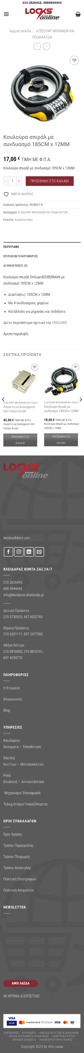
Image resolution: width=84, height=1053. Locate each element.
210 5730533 (12, 617)
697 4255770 (12, 657)
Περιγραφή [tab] (11, 247)
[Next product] (37, 46)
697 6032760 (33, 617)
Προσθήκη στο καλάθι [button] (20, 440)
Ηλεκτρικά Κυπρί (63, 1036)
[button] (6, 14)
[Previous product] (47, 46)
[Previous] (3, 408)
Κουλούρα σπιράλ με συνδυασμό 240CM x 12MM (61, 409)
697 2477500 (33, 634)
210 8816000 (12, 651)
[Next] (80, 408)
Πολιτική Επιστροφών (19, 879)
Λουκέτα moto (24, 219)
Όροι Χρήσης (12, 834)
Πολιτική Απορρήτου (18, 890)
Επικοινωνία (12, 699)
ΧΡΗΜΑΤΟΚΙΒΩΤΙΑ (24, 1039)
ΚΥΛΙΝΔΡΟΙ (29, 1032)
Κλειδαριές (11, 1032)
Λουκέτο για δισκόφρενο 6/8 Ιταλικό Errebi (19, 409)
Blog (6, 710)
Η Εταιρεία (11, 688)
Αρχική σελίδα (20, 31)
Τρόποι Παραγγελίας (18, 845)
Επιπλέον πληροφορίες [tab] (20, 256)
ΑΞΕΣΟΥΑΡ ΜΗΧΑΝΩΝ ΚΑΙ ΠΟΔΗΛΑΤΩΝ (43, 212)
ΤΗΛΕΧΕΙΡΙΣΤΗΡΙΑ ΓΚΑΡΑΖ (56, 1039)
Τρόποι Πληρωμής (16, 856)
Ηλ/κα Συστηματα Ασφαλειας (29, 1036)
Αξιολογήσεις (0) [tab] (15, 265)
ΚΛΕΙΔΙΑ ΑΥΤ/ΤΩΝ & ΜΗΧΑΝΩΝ (59, 1032)
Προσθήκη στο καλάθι (49, 181)
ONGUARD (59, 322)
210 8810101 (33, 651)
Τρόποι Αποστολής (17, 868)
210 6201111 (12, 634)
